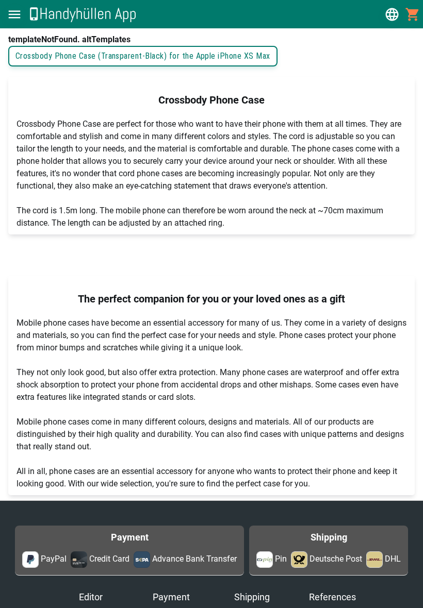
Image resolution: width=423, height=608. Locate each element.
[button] (14, 14)
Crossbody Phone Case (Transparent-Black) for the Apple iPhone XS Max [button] (142, 56)
